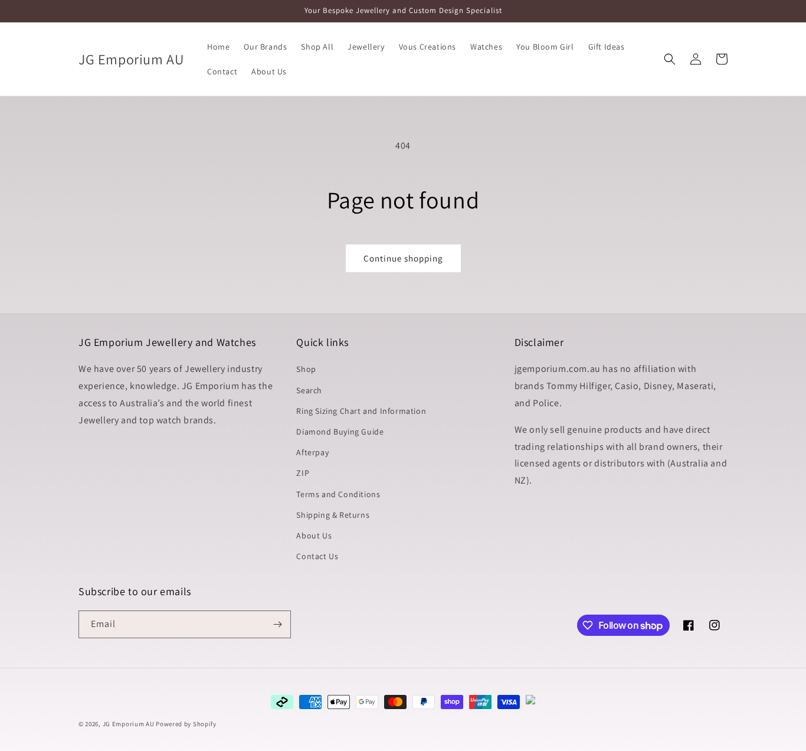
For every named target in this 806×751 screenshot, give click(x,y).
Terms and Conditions (338, 494)
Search (309, 390)
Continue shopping (403, 258)
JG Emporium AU (129, 724)
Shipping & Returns (332, 515)
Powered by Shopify (186, 724)
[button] (670, 59)
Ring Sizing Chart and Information (361, 411)
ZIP (302, 473)
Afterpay (312, 452)
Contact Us (317, 556)
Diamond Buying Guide (340, 431)
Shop (306, 369)
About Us (314, 535)
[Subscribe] (277, 624)
